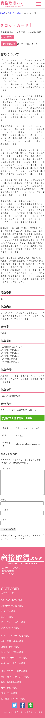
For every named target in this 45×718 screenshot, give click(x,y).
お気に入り (10, 44)
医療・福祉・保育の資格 (12, 652)
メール (4, 509)
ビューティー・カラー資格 (13, 622)
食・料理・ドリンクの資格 (13, 698)
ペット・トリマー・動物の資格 (15, 635)
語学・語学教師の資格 (11, 682)
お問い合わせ (8, 570)
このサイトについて (11, 567)
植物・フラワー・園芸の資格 (14, 671)
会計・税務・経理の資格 (12, 641)
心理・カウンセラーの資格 (13, 663)
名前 (3, 499)
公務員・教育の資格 (10, 646)
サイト (3, 519)
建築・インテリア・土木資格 (14, 657)
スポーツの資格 (8, 611)
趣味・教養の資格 (9, 687)
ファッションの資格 (10, 627)
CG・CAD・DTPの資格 (11, 600)
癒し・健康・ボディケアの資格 (15, 676)
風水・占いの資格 (9, 693)
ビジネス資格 (7, 616)
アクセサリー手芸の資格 (12, 605)
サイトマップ (8, 573)
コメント (5, 468)
